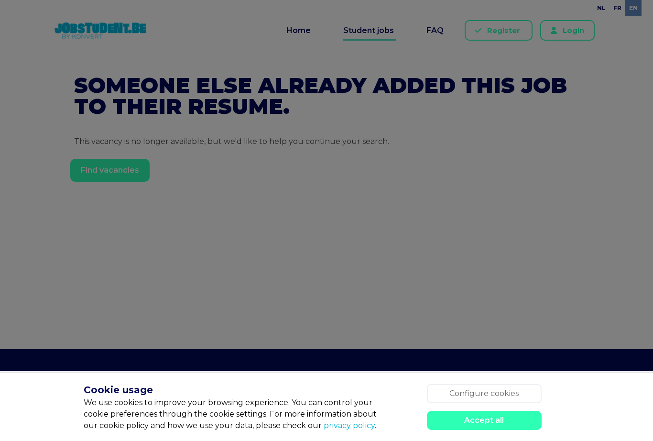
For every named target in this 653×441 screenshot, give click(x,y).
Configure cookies (484, 393)
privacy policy (349, 425)
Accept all (484, 420)
